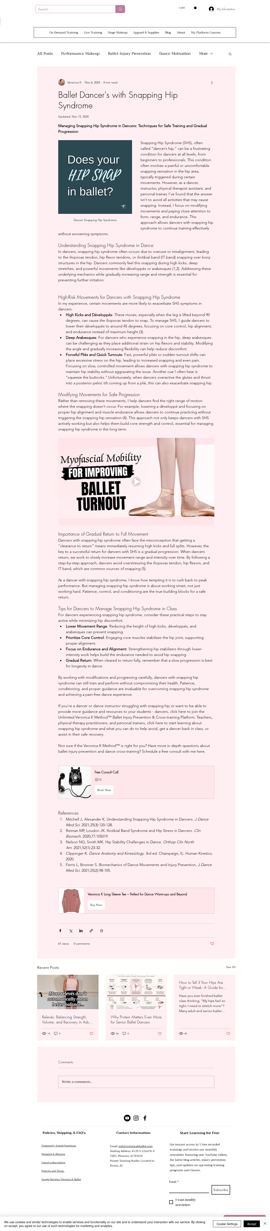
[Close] (264, 1224)
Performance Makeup (80, 53)
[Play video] (136, 482)
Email (174, 1181)
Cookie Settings (227, 1224)
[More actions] (211, 82)
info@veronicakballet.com (136, 1146)
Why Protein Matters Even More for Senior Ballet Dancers (136, 1019)
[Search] (120, 9)
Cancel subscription (53, 1162)
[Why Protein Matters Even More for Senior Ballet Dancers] (136, 992)
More (203, 53)
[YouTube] (127, 1118)
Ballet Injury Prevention (129, 53)
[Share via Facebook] (60, 931)
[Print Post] (102, 931)
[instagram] (136, 1118)
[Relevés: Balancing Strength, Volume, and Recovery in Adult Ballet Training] (68, 992)
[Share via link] (91, 931)
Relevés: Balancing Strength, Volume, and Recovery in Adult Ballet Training (66, 1019)
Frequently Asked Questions (59, 1146)
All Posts (45, 53)
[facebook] (145, 1118)
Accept (251, 1224)
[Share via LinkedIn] (81, 931)
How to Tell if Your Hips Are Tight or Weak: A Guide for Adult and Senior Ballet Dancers (204, 985)
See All (230, 967)
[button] (188, 8)
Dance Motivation (175, 53)
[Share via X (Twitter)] (71, 931)
